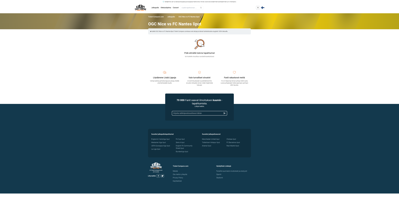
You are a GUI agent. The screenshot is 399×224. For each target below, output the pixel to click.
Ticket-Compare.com (156, 17)
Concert (176, 8)
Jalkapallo (155, 8)
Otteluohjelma (166, 8)
